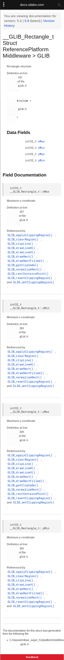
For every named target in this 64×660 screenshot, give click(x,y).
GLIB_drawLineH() (22, 248)
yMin (41, 160)
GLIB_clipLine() (21, 243)
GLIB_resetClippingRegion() (31, 278)
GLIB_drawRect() (21, 256)
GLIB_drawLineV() (22, 252)
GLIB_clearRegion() (24, 239)
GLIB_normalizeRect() (25, 269)
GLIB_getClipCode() (24, 265)
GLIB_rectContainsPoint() (29, 273)
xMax (41, 141)
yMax (41, 154)
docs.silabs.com (32, 5)
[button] (32, 657)
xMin (41, 147)
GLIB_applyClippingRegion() (31, 235)
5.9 (27, 21)
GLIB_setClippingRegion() (33, 282)
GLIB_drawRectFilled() (27, 260)
